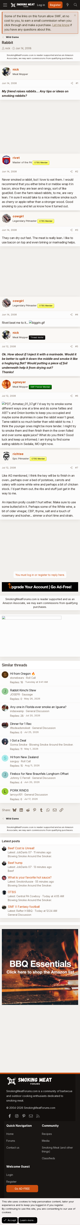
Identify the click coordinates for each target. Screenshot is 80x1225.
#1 (77, 83)
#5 (76, 346)
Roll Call (31, 677)
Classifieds (48, 1158)
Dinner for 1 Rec (21, 724)
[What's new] (67, 5)
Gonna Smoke (18, 744)
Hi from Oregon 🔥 (22, 673)
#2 (76, 171)
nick (7, 48)
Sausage (27, 694)
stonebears (17, 677)
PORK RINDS (19, 790)
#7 (76, 467)
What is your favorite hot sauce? (30, 877)
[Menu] (5, 5)
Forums (10, 1140)
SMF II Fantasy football (24, 906)
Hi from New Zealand (24, 757)
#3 (76, 229)
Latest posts (11, 841)
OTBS (12, 892)
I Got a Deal (18, 740)
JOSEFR (15, 694)
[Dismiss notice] (74, 16)
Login (9, 1174)
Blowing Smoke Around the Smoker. (51, 744)
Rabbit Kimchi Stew (23, 690)
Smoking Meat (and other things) (57, 1149)
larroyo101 (16, 794)
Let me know (61, 25)
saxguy (14, 761)
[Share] (71, 83)
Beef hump (15, 863)
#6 (76, 395)
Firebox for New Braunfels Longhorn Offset (39, 774)
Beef (11, 870)
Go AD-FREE (22, 1188)
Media (45, 1140)
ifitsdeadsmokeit (20, 727)
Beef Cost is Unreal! (21, 848)
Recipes (47, 1133)
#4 (76, 314)
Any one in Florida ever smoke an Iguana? (38, 707)
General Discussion (37, 711)
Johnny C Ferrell (20, 777)
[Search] (75, 5)
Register (11, 1181)
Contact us (12, 1147)
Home (10, 1133)
